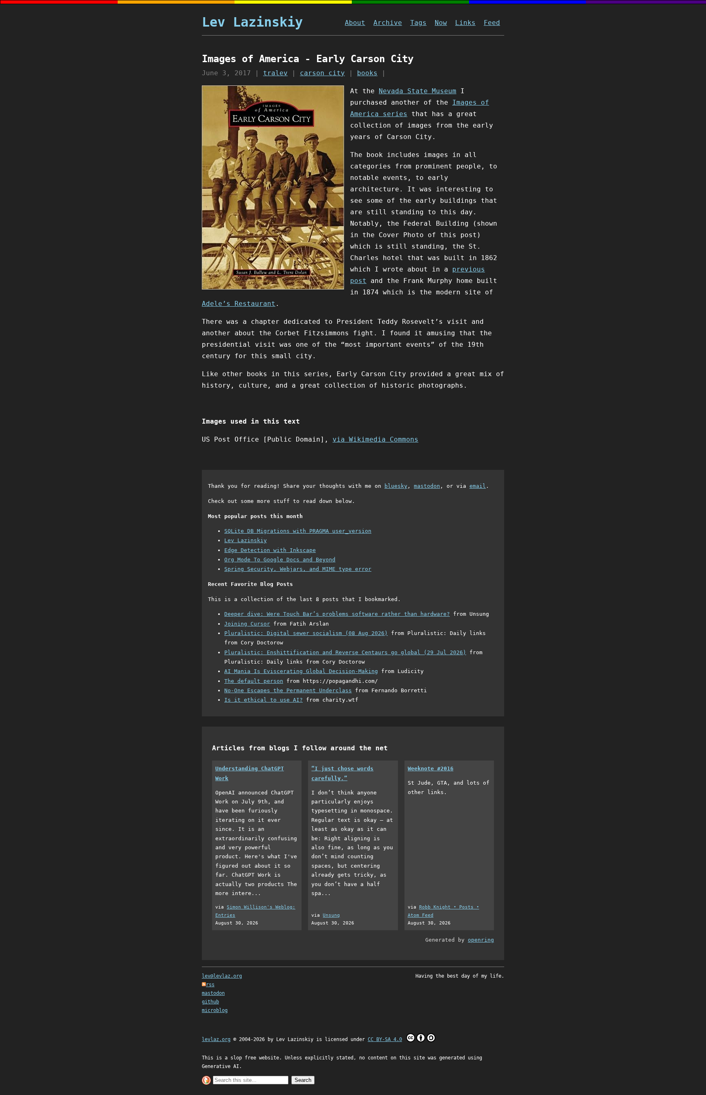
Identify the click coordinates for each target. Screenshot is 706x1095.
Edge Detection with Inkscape (270, 550)
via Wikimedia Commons (375, 439)
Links (465, 23)
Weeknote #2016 (431, 768)
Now (441, 23)
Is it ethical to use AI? (263, 700)
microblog (215, 1010)
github (210, 1002)
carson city (322, 73)
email (477, 486)
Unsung (331, 915)
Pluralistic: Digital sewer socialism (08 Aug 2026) (306, 633)
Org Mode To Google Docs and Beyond (279, 559)
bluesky (395, 486)
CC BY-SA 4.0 (385, 1039)
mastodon (427, 486)
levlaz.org (216, 1039)
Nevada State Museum (417, 91)
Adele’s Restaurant (238, 303)
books (367, 73)
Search (303, 1080)
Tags (418, 23)
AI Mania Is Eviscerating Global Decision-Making (301, 671)
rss (210, 984)
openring (481, 940)
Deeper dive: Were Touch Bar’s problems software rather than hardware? (337, 614)
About (355, 23)
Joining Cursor (247, 624)
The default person (253, 681)
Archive (387, 23)
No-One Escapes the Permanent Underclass (288, 690)
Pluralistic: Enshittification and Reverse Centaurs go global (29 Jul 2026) (345, 652)
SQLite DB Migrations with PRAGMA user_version (297, 531)
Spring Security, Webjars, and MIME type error (297, 569)
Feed (492, 23)
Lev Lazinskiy (252, 22)
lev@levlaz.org (222, 976)
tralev (275, 73)
